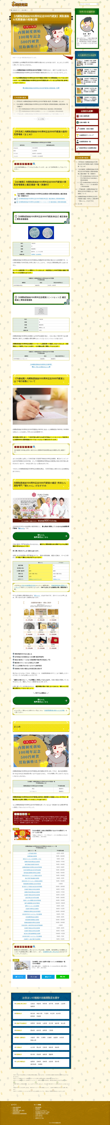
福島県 (33, 1006)
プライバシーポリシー (41, 1110)
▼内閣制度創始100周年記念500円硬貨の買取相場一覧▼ (41, 88)
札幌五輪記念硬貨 (32, 856)
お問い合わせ (38, 1115)
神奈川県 (39, 1013)
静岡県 (45, 1030)
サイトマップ (38, 1116)
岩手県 (51, 1003)
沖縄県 (40, 1064)
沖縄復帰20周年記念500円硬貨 (32, 911)
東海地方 (19, 1030)
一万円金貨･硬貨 (32, 853)
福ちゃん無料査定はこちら (41, 536)
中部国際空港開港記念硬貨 (32, 919)
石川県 (51, 1023)
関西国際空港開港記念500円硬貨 (32, 883)
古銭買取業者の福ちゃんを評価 (54, 710)
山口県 (33, 1047)
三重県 (51, 1030)
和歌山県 (33, 1040)
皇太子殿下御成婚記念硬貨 (32, 878)
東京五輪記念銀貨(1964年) (32, 864)
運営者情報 (38, 1107)
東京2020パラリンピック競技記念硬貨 (32, 881)
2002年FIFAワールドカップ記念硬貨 (32, 914)
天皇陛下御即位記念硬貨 (32, 908)
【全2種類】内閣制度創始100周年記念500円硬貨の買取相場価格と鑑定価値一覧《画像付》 (88, 171)
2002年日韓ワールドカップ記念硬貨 (32, 936)
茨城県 (39, 1016)
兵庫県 (43, 1037)
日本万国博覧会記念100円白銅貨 (32, 870)
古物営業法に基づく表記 (41, 1113)
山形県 (63, 1003)
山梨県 (45, 1023)
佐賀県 (51, 1061)
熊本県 (57, 1061)
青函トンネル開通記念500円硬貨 (32, 900)
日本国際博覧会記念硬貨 (32, 917)
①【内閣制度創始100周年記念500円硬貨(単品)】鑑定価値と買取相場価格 (40, 109)
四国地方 (19, 1054)
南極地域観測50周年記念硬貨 (32, 922)
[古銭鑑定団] (19, 4)
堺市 (38, 1037)
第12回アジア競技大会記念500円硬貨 (32, 886)
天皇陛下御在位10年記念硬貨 (32, 889)
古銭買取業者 (16, 1112)
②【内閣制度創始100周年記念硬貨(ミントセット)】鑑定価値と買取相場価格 (41, 111)
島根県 (57, 1047)
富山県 (63, 1023)
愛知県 (33, 1030)
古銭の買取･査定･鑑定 (18, 1110)
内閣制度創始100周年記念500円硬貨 (32, 867)
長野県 (33, 1023)
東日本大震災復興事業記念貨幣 (32, 933)
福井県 (57, 1023)
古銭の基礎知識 (17, 1107)
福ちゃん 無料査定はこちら (41, 700)
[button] (19, 977)
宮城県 (57, 1003)
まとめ (80, 204)
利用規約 (37, 1109)
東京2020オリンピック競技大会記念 (32, 875)
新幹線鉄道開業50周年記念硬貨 (32, 872)
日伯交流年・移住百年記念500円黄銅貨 (32, 925)
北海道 (33, 1003)
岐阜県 (39, 1030)
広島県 (45, 1047)
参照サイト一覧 (39, 1118)
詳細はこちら (56, 579)
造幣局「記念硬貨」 (36, 254)
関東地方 (19, 1013)
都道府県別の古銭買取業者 (20, 1113)
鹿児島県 (33, 1064)
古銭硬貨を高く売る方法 (51, 952)
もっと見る (41, 119)
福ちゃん (21, 528)
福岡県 (33, 1061)
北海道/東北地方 (21, 1003)
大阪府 (33, 1037)
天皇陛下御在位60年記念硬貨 (32, 894)
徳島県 (45, 1054)
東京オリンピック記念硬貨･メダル (32, 859)
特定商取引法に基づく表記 (42, 1112)
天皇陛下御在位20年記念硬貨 (32, 928)
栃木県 (58, 1013)
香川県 (33, 1054)
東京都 (33, 1013)
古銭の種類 (66, 28)
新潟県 (39, 1023)
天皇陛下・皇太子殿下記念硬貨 (32, 939)
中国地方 (19, 1047)
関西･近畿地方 (20, 1037)
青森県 (39, 1003)
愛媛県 (51, 1054)
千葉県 (46, 1013)
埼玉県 (52, 1013)
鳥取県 (51, 1047)
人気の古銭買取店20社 (28, 585)
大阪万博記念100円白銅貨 (32, 897)
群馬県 (33, 1016)
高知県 (39, 1054)
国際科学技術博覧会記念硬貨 (32, 861)
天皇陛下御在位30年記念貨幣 (32, 930)
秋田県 (45, 1003)
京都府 (49, 1037)
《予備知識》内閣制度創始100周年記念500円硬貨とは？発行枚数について (40, 114)
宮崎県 (39, 1061)
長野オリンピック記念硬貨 (32, 906)
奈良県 (62, 1037)
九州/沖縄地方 (20, 1061)
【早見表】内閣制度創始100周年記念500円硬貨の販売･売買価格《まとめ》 (40, 101)
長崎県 (45, 1061)
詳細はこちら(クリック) (35, 579)
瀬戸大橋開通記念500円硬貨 (32, 903)
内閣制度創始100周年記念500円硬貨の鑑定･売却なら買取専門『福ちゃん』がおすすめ (88, 199)
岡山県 (39, 1047)
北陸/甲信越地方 (21, 1023)
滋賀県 (55, 1037)
